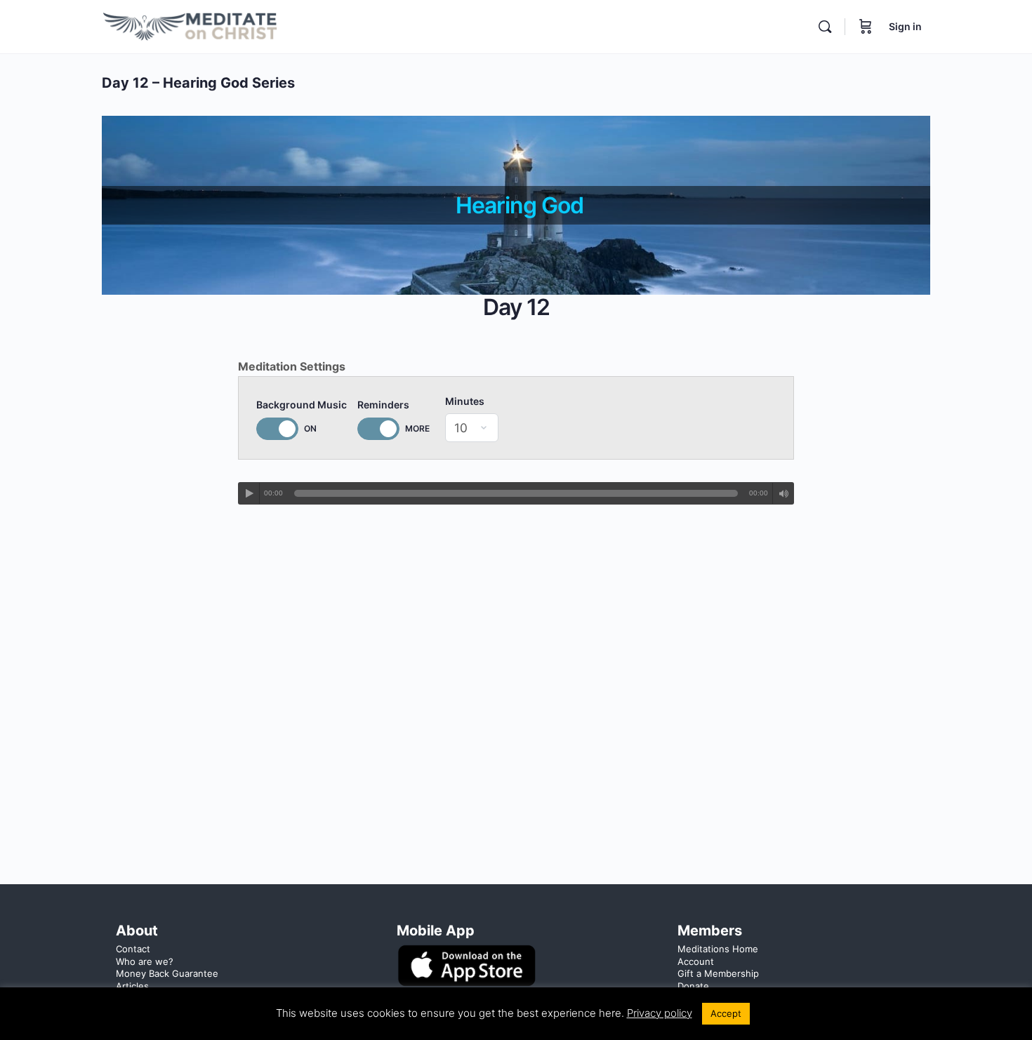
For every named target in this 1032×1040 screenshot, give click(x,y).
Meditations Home (717, 948)
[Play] (249, 493)
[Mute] (783, 493)
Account (695, 961)
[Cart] (865, 26)
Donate (693, 986)
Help (126, 998)
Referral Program (714, 998)
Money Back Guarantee (167, 973)
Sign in (905, 26)
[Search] (825, 26)
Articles (132, 986)
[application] (516, 493)
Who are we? (144, 961)
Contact (133, 948)
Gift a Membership (718, 973)
